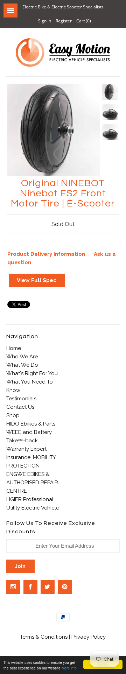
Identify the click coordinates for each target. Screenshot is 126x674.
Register (64, 21)
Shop (13, 415)
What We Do (22, 365)
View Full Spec (36, 280)
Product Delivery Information (46, 254)
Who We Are (22, 356)
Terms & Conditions (44, 637)
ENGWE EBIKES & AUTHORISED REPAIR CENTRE (32, 482)
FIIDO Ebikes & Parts (30, 424)
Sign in (44, 21)
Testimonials (21, 398)
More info (69, 668)
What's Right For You (32, 373)
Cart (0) (83, 21)
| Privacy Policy (87, 637)
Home (13, 348)
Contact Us (20, 407)
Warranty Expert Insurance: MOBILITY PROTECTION (31, 457)
